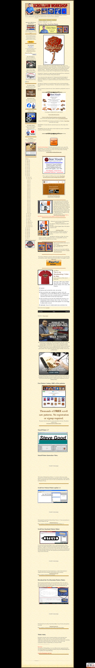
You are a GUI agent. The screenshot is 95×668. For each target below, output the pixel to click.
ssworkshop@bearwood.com (30, 50)
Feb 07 (28, 186)
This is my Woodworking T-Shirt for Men (61, 274)
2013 (27, 168)
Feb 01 (28, 180)
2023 (27, 233)
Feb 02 (28, 181)
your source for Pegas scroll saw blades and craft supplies (53, 177)
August (28, 220)
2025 (27, 236)
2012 (27, 167)
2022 (27, 232)
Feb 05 (28, 184)
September (29, 222)
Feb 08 (28, 188)
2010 (27, 164)
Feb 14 (28, 194)
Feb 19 (28, 201)
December (29, 226)
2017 (27, 174)
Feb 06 (28, 185)
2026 (27, 238)
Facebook (49, 19)
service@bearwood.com (62, 118)
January (28, 177)
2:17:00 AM (47, 307)
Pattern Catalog (42, 19)
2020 (27, 229)
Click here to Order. (60, 230)
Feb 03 (28, 182)
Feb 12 (28, 192)
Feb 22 (28, 204)
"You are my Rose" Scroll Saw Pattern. (48, 24)
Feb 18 (28, 200)
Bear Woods (67, 121)
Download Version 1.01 (53, 573)
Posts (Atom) (45, 316)
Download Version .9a (54, 626)
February (29, 178)
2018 (27, 175)
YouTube (54, 19)
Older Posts (67, 311)
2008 (27, 161)
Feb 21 (28, 203)
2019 (27, 228)
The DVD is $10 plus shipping (59, 215)
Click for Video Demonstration (61, 251)
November (29, 225)
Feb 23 (28, 205)
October (28, 223)
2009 (27, 163)
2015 (27, 171)
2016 (27, 173)
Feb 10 (28, 190)
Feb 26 (28, 209)
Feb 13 (28, 193)
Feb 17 (28, 198)
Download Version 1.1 (54, 522)
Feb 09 (28, 189)
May (28, 216)
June (28, 218)
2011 (27, 165)
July (28, 219)
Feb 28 (28, 212)
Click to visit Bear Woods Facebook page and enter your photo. (54, 117)
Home (54, 311)
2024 (27, 235)
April (28, 215)
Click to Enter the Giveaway (53, 114)
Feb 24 (28, 207)
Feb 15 (28, 196)
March (28, 213)
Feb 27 (28, 211)
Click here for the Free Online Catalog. (53, 423)
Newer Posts (40, 311)
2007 (27, 160)
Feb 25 (28, 208)
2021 (27, 230)
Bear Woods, (62, 176)
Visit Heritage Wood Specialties (54, 196)
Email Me (31, 46)
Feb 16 (28, 197)
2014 (27, 170)
